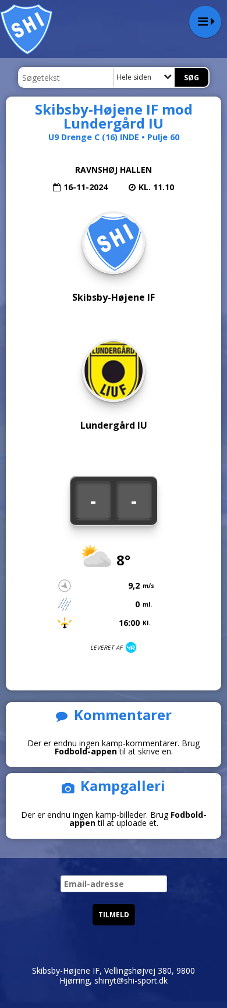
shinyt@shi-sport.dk (131, 980)
